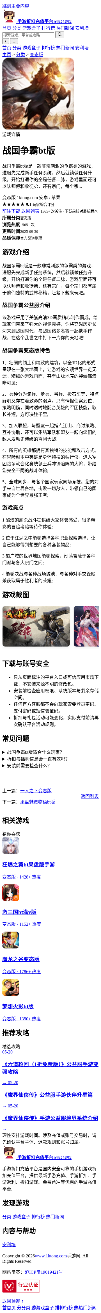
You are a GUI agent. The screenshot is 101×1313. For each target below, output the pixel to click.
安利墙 (82, 28)
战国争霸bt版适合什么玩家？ (35, 752)
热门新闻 (65, 28)
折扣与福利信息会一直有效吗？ (38, 759)
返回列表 (30, 211)
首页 (6, 28)
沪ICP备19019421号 (44, 1272)
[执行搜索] (59, 34)
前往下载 (11, 211)
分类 (16, 28)
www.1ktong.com (51, 1255)
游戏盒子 (31, 28)
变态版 (36, 54)
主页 (6, 54)
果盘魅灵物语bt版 (37, 802)
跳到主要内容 (15, 6)
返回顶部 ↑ (13, 1301)
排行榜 (48, 28)
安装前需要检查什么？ (29, 765)
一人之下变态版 (36, 790)
